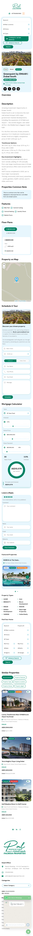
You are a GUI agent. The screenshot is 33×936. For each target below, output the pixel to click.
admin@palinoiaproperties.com (14, 876)
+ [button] (4, 265)
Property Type (7, 681)
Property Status (7, 686)
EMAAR (12, 69)
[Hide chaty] (28, 931)
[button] (23, 14)
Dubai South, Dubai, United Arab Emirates (14, 764)
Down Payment (8, 443)
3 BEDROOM (10, 229)
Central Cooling (18, 208)
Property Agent (20, 686)
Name (4, 524)
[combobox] (16, 24)
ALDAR (6, 599)
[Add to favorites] (5, 89)
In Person (10, 360)
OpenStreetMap (22, 301)
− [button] (4, 267)
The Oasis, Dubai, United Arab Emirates (16, 563)
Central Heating (9, 211)
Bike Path (7, 208)
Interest (6, 418)
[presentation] (5, 577)
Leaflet (16, 301)
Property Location (20, 681)
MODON (21, 607)
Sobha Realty (23, 614)
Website (5, 539)
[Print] (14, 89)
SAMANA (6, 614)
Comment (6, 502)
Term (5, 409)
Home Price (7, 430)
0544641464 (9, 872)
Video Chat (23, 360)
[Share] (18, 89)
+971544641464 (16, 13)
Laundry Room (21, 211)
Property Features (20, 677)
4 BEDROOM (10, 233)
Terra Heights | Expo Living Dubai (13, 761)
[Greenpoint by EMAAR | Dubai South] (16, 279)
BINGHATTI (7, 602)
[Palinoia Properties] (16, 6)
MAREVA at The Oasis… (11, 560)
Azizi (20, 599)
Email (4, 531)
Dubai (5, 69)
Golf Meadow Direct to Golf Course (14, 804)
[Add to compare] (9, 89)
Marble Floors (8, 215)
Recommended (7, 677)
